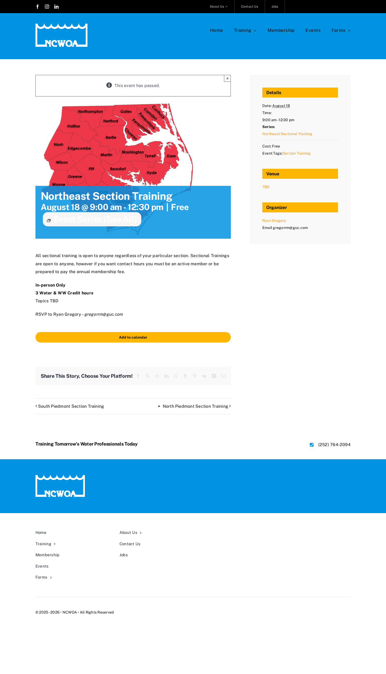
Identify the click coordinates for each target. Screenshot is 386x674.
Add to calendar (133, 337)
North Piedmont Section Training (195, 406)
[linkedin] (56, 6)
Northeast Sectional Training (287, 134)
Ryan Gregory (274, 220)
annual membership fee (100, 271)
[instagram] (47, 6)
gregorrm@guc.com (104, 314)
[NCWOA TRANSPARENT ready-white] (61, 25)
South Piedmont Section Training (71, 406)
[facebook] (37, 6)
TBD (266, 187)
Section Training (297, 153)
